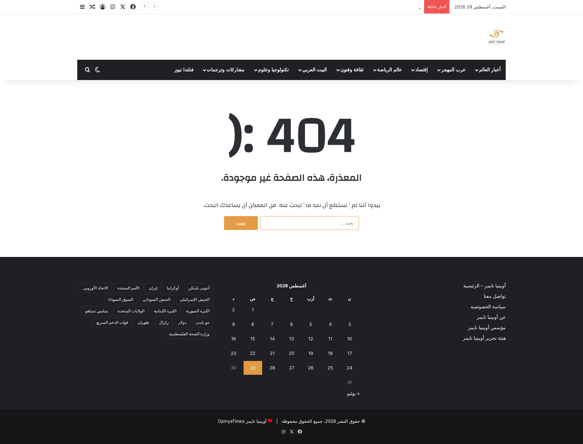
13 (291, 338)
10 (349, 338)
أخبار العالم (490, 69)
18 (330, 353)
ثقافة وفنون (352, 69)
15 (252, 338)
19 (310, 353)
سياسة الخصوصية (488, 306)
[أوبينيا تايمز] (496, 37)
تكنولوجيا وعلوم (273, 69)
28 (272, 367)
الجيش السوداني (156, 299)
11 (330, 338)
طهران (143, 322)
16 (233, 338)
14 (272, 338)
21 (272, 353)
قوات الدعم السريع (112, 322)
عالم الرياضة (389, 69)
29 (252, 367)
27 (291, 367)
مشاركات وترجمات (226, 69)
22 (252, 353)
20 (291, 353)
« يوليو (353, 393)
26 (310, 367)
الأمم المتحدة (128, 287)
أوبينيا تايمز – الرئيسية (484, 285)
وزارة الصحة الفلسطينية (189, 333)
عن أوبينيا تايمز (491, 317)
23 (233, 353)
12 (310, 338)
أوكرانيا (173, 287)
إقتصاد (421, 69)
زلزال (164, 322)
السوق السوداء (120, 299)
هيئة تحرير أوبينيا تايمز (484, 338)
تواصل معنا (495, 296)
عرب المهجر (453, 69)
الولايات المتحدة (131, 310)
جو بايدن (203, 322)
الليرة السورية (198, 310)
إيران (153, 287)
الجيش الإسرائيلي (195, 299)
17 (350, 353)
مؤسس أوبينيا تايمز (487, 327)
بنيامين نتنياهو (96, 310)
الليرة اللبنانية (165, 310)
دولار (182, 322)
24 (349, 367)
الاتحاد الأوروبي (95, 287)
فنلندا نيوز (184, 69)
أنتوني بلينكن (199, 287)
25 (330, 367)
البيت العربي (314, 69)
